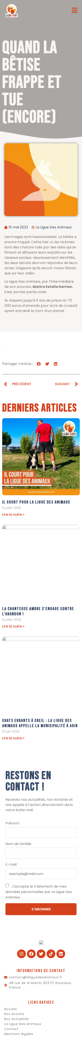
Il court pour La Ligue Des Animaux (36, 502)
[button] (38, 363)
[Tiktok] (51, 953)
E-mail (11, 864)
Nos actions (14, 1014)
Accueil (10, 1009)
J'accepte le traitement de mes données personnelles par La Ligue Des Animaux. (38, 892)
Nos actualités (16, 1019)
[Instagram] (21, 953)
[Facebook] (31, 953)
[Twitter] (41, 953)
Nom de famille (18, 843)
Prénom (12, 823)
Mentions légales (18, 1034)
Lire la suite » (13, 514)
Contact (11, 1029)
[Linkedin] (60, 953)
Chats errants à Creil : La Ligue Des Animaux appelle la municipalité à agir (40, 723)
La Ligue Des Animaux (22, 1024)
